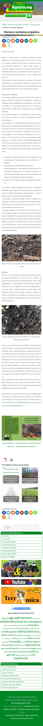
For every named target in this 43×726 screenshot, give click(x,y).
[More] (4, 45)
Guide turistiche (7, 673)
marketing (10, 648)
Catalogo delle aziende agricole (13, 682)
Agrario (5, 618)
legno (3, 648)
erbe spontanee (7, 638)
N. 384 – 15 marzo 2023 (32, 25)
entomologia (27, 635)
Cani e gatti (6, 539)
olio (16, 648)
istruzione (7, 644)
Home (4, 25)
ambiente (7, 621)
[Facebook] (4, 41)
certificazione (9, 631)
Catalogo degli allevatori (10, 676)
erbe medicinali (36, 635)
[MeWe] (26, 41)
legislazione (32, 644)
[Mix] (31, 41)
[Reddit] (13, 41)
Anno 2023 (18, 25)
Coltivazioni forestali (9, 548)
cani (21, 628)
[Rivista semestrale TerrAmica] (21, 603)
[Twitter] (8, 41)
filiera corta (33, 638)
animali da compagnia (28, 621)
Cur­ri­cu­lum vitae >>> (16, 405)
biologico (34, 624)
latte (23, 645)
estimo (15, 638)
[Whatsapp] (35, 41)
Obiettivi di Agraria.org (10, 687)
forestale (15, 641)
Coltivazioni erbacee (9, 542)
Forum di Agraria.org (9, 667)
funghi (23, 642)
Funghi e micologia (8, 557)
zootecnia (21, 658)
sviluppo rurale (25, 655)
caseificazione (34, 628)
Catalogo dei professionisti (11, 684)
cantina (26, 628)
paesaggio (32, 648)
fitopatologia (5, 642)
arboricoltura (7, 625)
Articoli (10, 25)
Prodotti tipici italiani (9, 554)
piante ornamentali (20, 651)
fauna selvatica (22, 638)
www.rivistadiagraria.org (13, 706)
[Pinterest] (22, 41)
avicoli (13, 625)
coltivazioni (25, 631)
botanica (12, 628)
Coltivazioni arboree (9, 545)
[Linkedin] (17, 41)
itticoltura (17, 645)
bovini (17, 628)
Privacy (22, 712)
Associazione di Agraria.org (11, 679)
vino (33, 654)
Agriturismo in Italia (9, 670)
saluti (18, 655)
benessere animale (22, 625)
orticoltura (23, 648)
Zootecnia (5, 536)
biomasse (6, 628)
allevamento (36, 618)
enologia (19, 635)
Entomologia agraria (9, 551)
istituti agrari (32, 641)
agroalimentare (20, 618)
